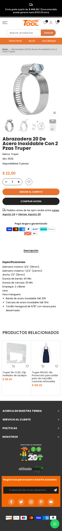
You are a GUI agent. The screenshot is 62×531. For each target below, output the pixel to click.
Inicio (5, 49)
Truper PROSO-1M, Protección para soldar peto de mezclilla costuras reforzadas (45, 377)
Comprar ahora (31, 201)
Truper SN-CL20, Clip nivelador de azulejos (14, 374)
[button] (54, 523)
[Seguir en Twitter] (21, 502)
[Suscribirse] (55, 490)
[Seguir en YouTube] (51, 502)
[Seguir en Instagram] (31, 502)
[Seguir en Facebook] (11, 502)
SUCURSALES (49, 41)
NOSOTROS (15, 41)
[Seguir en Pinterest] (41, 502)
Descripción (31, 250)
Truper (15, 154)
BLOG (32, 41)
